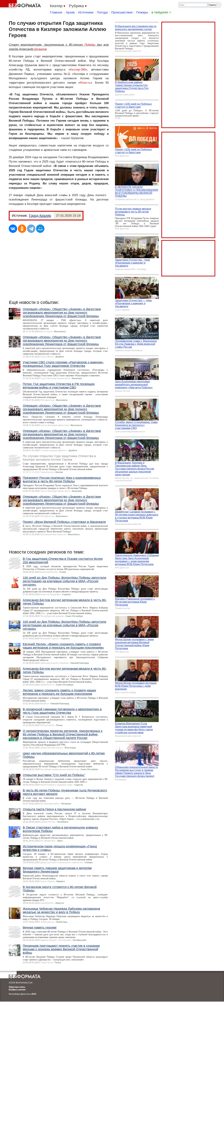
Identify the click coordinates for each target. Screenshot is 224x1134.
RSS (34, 994)
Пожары (142, 12)
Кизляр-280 (78, 69)
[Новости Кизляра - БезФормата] (21, 4)
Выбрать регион (17, 989)
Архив (70, 12)
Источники (85, 12)
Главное (56, 12)
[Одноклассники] (22, 228)
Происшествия (122, 12)
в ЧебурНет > (161, 12)
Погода (102, 12)
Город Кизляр (40, 215)
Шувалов (40, 49)
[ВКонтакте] (13, 228)
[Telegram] (31, 228)
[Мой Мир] (40, 228)
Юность (85, 82)
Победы (90, 44)
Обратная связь (17, 987)
